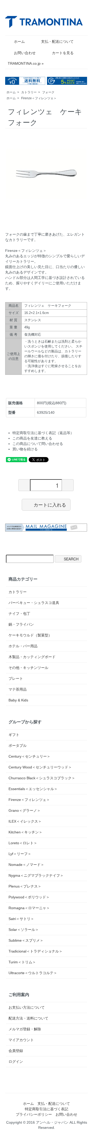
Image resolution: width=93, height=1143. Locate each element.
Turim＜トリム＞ (22, 962)
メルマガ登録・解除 (25, 1029)
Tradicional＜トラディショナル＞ (36, 951)
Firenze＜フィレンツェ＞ (39, 98)
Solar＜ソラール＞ (24, 929)
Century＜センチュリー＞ (29, 756)
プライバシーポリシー (34, 1114)
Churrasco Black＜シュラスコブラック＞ (42, 778)
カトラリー (29, 92)
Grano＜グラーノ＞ (25, 810)
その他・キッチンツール (28, 668)
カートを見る (63, 53)
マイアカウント (21, 1040)
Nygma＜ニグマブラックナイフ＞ (36, 875)
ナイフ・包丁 (19, 613)
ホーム (19, 41)
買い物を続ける (25, 449)
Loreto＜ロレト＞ (23, 843)
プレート (16, 678)
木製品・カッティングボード (32, 657)
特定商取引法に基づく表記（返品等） (43, 433)
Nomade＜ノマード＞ (26, 865)
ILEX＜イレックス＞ (25, 821)
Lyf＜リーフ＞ (20, 854)
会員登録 (16, 1051)
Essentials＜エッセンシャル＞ (33, 789)
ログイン (16, 1061)
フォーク (48, 92)
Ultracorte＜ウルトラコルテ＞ (33, 973)
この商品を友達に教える (32, 438)
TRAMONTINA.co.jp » (26, 63)
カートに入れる (50, 504)
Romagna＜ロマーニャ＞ (29, 908)
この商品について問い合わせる (37, 444)
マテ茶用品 (18, 689)
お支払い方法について (27, 1007)
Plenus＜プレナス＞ (25, 886)
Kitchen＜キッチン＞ (25, 832)
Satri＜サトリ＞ (21, 919)
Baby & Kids (18, 700)
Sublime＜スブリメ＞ (26, 940)
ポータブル (18, 745)
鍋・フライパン (21, 624)
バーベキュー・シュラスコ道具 (34, 603)
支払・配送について (57, 41)
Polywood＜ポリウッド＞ (29, 897)
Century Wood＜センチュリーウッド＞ (40, 767)
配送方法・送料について (28, 1018)
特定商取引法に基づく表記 (46, 1109)
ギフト (14, 735)
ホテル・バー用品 (23, 646)
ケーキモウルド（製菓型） (30, 635)
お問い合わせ (25, 53)
